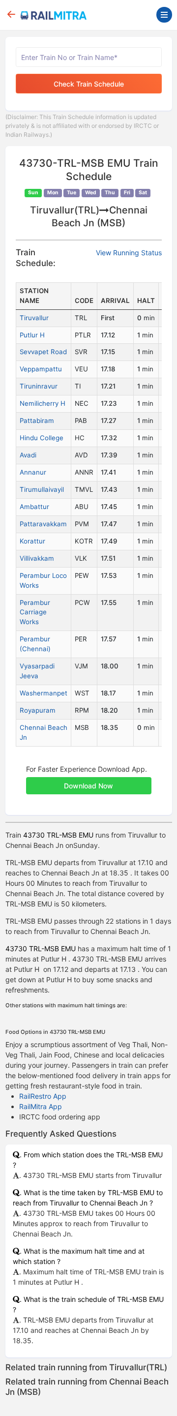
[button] (88, 780)
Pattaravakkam (43, 524)
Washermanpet (43, 693)
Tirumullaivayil (42, 489)
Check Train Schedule (89, 84)
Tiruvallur (34, 318)
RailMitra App (40, 1106)
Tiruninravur (39, 386)
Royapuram (38, 710)
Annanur (33, 472)
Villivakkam (37, 558)
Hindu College (41, 438)
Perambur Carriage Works (35, 612)
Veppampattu (41, 369)
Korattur (32, 541)
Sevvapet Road (43, 352)
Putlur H (32, 335)
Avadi (28, 455)
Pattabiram (37, 420)
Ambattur (34, 507)
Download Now (88, 786)
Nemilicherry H (42, 403)
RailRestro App (42, 1096)
